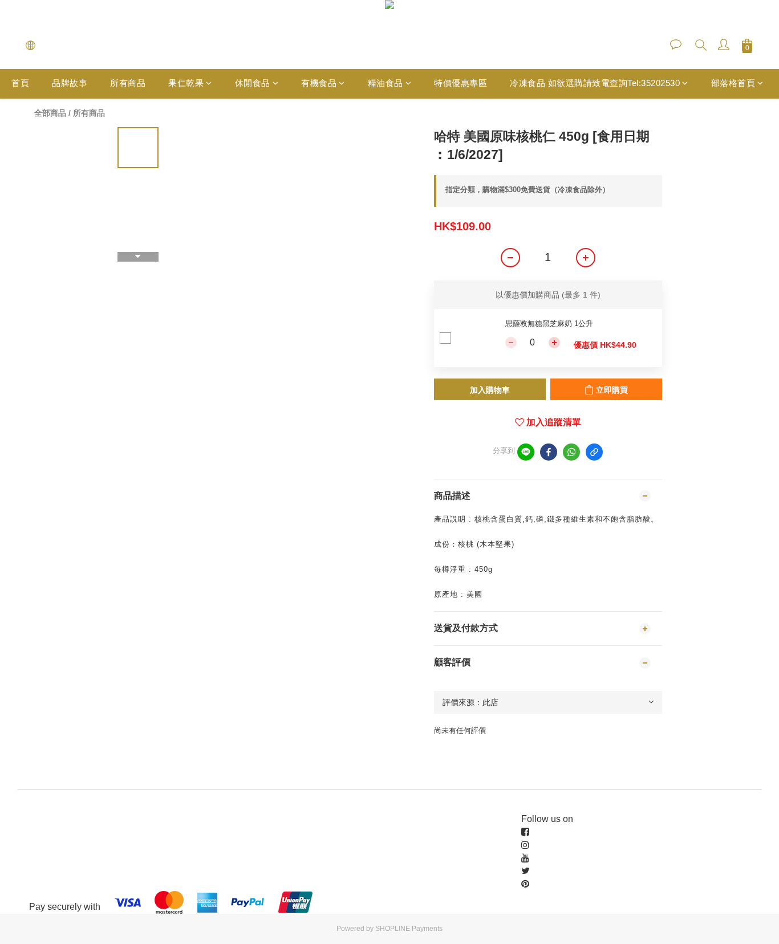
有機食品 (318, 83)
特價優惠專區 (460, 83)
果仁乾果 (186, 83)
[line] (525, 452)
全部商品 (50, 112)
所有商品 (127, 83)
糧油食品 (385, 83)
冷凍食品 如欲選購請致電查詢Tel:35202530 (595, 83)
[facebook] (548, 452)
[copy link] (594, 452)
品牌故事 (69, 83)
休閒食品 (252, 83)
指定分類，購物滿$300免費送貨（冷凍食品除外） (527, 189)
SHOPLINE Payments (409, 929)
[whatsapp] (571, 452)
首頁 (20, 83)
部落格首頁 (733, 83)
